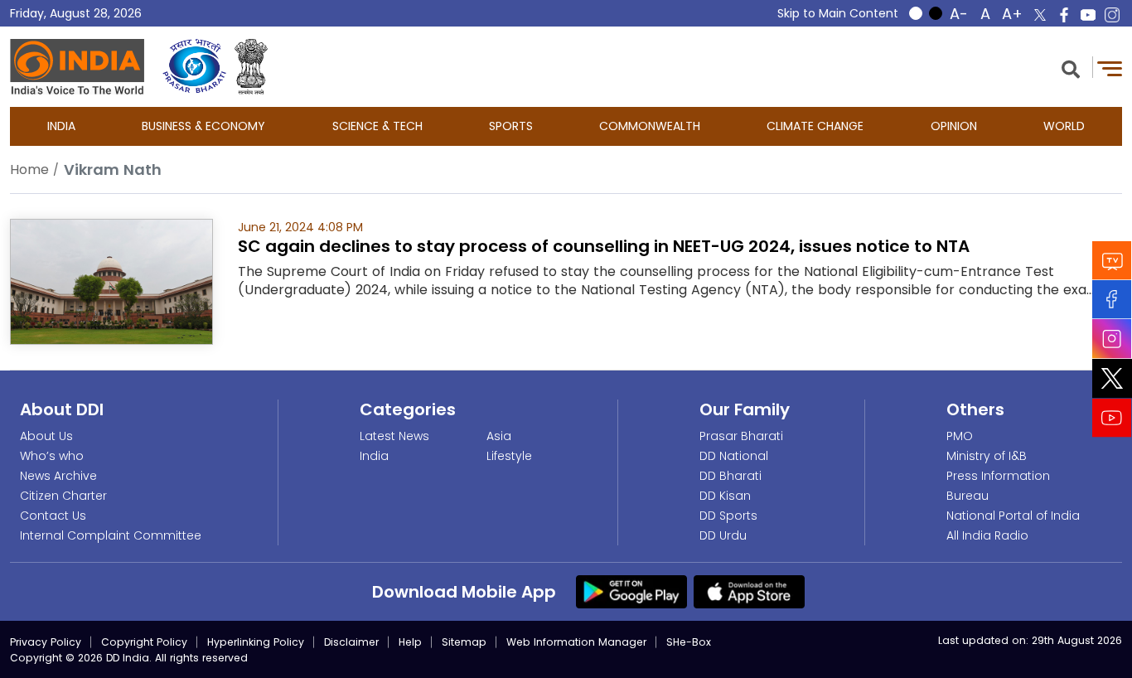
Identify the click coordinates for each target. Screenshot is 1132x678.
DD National (733, 456)
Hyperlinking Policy (255, 642)
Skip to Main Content (837, 13)
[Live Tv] (1112, 260)
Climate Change (815, 126)
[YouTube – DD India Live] (1088, 15)
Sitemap (464, 642)
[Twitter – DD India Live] (1040, 15)
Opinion (954, 126)
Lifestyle (509, 456)
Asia (498, 436)
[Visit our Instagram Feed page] (1112, 339)
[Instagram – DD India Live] (1112, 15)
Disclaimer (351, 642)
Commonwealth (649, 126)
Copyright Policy (144, 642)
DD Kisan (725, 495)
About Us (46, 436)
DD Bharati (730, 475)
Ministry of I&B (986, 456)
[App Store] (749, 591)
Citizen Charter (63, 495)
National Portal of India (1013, 515)
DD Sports (728, 515)
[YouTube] (1112, 418)
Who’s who (52, 456)
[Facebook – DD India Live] (1064, 15)
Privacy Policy (45, 642)
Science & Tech (377, 126)
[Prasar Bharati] (194, 66)
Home (29, 169)
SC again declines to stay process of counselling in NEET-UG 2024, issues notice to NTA (604, 246)
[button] (1071, 67)
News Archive (58, 475)
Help (410, 642)
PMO (959, 436)
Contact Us (53, 515)
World (1064, 126)
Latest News (394, 436)
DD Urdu (723, 535)
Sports (511, 126)
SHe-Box (688, 642)
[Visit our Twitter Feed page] (1112, 379)
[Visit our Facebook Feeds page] (1112, 299)
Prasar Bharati (741, 436)
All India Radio (987, 535)
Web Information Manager (576, 642)
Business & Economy (203, 126)
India (61, 126)
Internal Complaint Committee (110, 535)
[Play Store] (631, 591)
